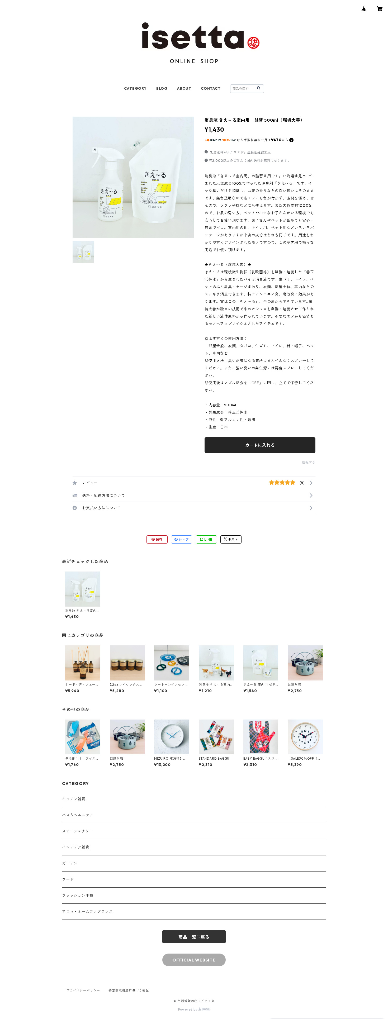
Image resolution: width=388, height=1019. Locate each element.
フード (68, 879)
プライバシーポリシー (83, 990)
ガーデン (70, 863)
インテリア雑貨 (75, 847)
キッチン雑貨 (74, 799)
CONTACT (211, 88)
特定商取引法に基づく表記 (128, 990)
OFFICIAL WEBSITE (194, 960)
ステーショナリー (77, 831)
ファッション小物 (77, 895)
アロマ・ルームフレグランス (87, 911)
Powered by (188, 1009)
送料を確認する (259, 152)
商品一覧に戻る (194, 937)
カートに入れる (260, 445)
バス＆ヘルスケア (77, 815)
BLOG (162, 88)
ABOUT (184, 88)
